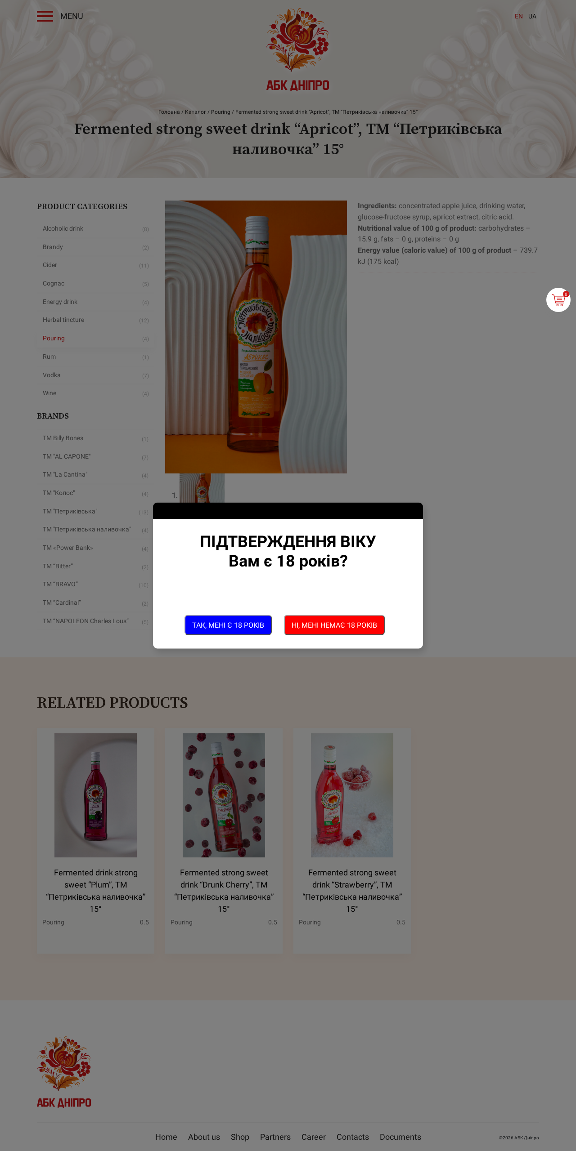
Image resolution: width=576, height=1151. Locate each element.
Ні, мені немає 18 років (334, 624)
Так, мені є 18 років (228, 624)
